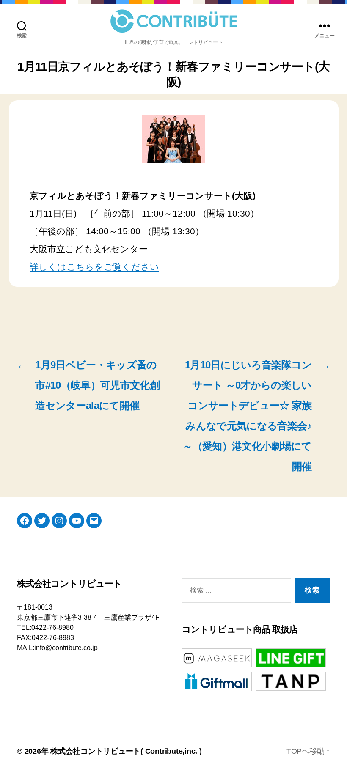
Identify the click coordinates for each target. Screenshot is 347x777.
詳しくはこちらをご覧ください (94, 267)
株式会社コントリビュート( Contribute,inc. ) (126, 751)
